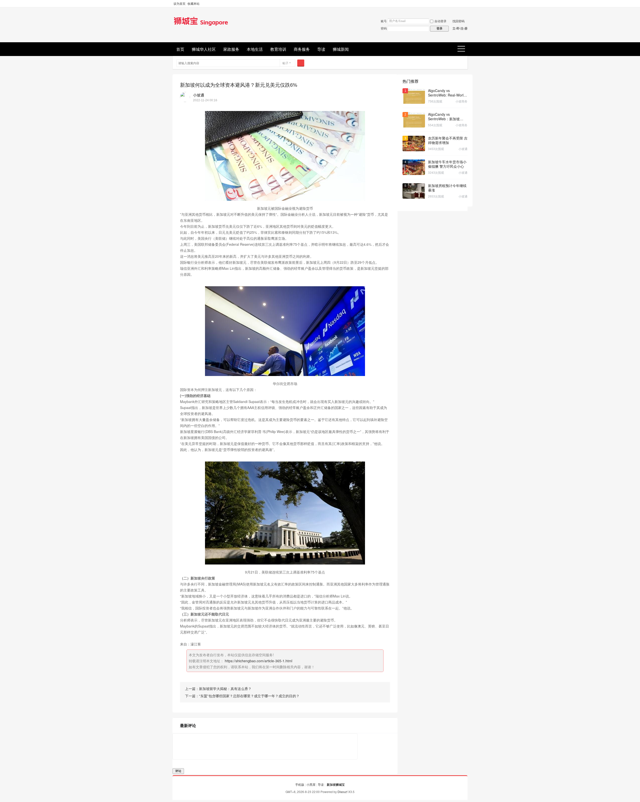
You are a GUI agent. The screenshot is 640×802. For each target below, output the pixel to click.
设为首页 (180, 3)
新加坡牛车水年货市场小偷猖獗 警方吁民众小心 (447, 164)
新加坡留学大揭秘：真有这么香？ (225, 688)
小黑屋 (311, 784)
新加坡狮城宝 (336, 784)
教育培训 (278, 49)
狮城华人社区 (204, 49)
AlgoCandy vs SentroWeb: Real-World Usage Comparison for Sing (447, 92)
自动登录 (440, 21)
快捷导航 (463, 49)
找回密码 (458, 21)
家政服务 (231, 49)
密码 (384, 28)
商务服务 (302, 49)
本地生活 (255, 49)
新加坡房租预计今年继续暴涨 (447, 187)
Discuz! (343, 792)
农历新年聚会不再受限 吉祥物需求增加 (448, 140)
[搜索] (300, 63)
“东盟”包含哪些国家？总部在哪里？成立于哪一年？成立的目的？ (249, 695)
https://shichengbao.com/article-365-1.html (258, 660)
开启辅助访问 (466, 3)
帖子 (285, 63)
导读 (321, 49)
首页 (180, 49)
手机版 (299, 784)
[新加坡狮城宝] (201, 26)
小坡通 (198, 95)
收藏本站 (194, 3)
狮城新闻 (341, 49)
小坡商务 (462, 101)
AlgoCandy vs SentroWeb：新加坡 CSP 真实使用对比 (444, 116)
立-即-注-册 (460, 28)
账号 (384, 21)
